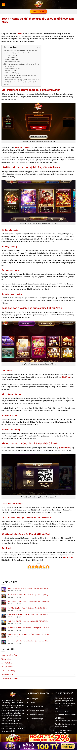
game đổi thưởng (65, 448)
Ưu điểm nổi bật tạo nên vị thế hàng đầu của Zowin (20, 53)
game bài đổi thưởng (22, 147)
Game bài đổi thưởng (13, 73)
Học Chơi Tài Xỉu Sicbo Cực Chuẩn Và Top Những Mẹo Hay (28, 595)
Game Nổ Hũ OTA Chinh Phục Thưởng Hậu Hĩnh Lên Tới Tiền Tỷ (29, 634)
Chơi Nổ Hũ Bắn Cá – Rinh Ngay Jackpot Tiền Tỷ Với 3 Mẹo (28, 621)
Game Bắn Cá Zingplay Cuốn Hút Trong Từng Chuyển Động (28, 615)
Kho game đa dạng (12, 59)
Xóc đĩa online (67, 377)
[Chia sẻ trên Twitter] (36, 567)
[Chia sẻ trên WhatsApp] (29, 567)
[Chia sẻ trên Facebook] (33, 567)
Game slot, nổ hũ (12, 70)
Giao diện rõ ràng (12, 57)
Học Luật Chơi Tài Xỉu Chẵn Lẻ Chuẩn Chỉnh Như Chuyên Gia (28, 601)
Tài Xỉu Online (6, 659)
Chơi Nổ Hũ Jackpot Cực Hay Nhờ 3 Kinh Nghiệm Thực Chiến (29, 628)
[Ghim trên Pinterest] (44, 567)
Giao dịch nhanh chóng (13, 61)
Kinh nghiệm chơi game (10, 678)
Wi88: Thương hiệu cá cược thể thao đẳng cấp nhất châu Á (28, 588)
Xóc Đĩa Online (7, 663)
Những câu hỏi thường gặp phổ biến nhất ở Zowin (20, 75)
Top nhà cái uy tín (7, 675)
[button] (3, 4)
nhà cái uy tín (68, 557)
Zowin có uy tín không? (14, 77)
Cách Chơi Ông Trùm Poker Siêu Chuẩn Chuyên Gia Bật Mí (27, 608)
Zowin (20, 34)
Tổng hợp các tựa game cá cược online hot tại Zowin (21, 64)
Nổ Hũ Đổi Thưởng (8, 667)
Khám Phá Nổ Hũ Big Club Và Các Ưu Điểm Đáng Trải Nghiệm (29, 641)
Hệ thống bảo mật (12, 55)
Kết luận (6, 84)
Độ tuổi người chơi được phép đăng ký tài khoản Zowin (23, 82)
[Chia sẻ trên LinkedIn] (47, 567)
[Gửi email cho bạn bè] (40, 567)
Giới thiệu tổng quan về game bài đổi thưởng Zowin (20, 50)
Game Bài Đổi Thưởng (9, 655)
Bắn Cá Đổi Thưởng (8, 671)
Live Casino (10, 66)
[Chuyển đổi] (74, 674)
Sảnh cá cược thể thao (13, 68)
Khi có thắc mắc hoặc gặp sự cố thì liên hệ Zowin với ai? (23, 80)
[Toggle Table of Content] (37, 47)
